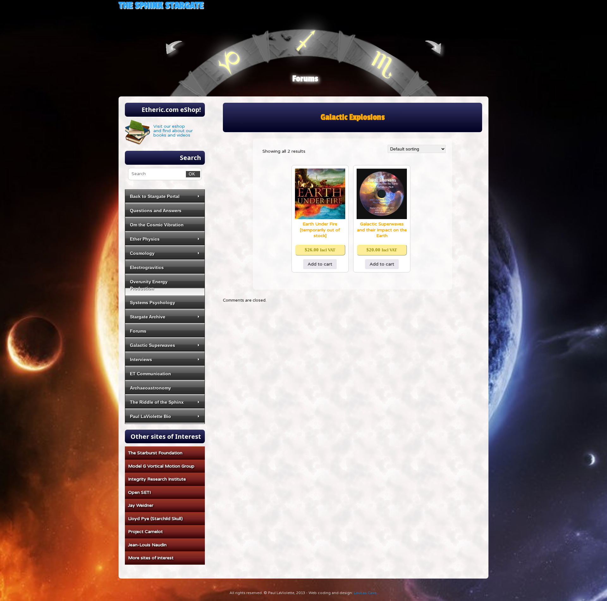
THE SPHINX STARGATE (161, 5)
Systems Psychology (152, 302)
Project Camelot (145, 531)
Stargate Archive (147, 316)
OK (191, 173)
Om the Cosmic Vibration (157, 224)
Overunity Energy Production (149, 285)
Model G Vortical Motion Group (161, 466)
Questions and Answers (155, 210)
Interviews (141, 359)
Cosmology (142, 253)
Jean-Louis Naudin (147, 545)
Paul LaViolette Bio (150, 416)
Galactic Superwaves (152, 345)
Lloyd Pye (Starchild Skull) (155, 518)
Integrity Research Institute (157, 479)
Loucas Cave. (365, 593)
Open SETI (139, 492)
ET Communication (150, 373)
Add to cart (320, 264)
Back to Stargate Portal (155, 196)
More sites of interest (151, 558)
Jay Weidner (140, 505)
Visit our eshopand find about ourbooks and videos (173, 131)
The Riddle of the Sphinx (157, 402)
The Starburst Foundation (155, 453)
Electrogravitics (147, 267)
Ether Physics (145, 239)
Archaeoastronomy (150, 387)
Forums (305, 79)
